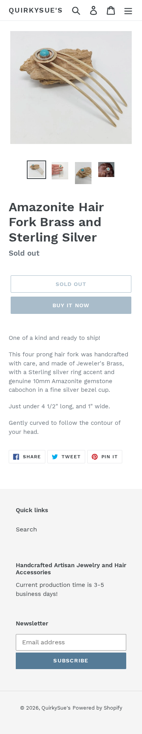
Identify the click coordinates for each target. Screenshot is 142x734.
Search (26, 529)
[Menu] (128, 10)
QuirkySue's (36, 10)
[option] (36, 170)
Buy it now (71, 305)
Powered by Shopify (97, 708)
